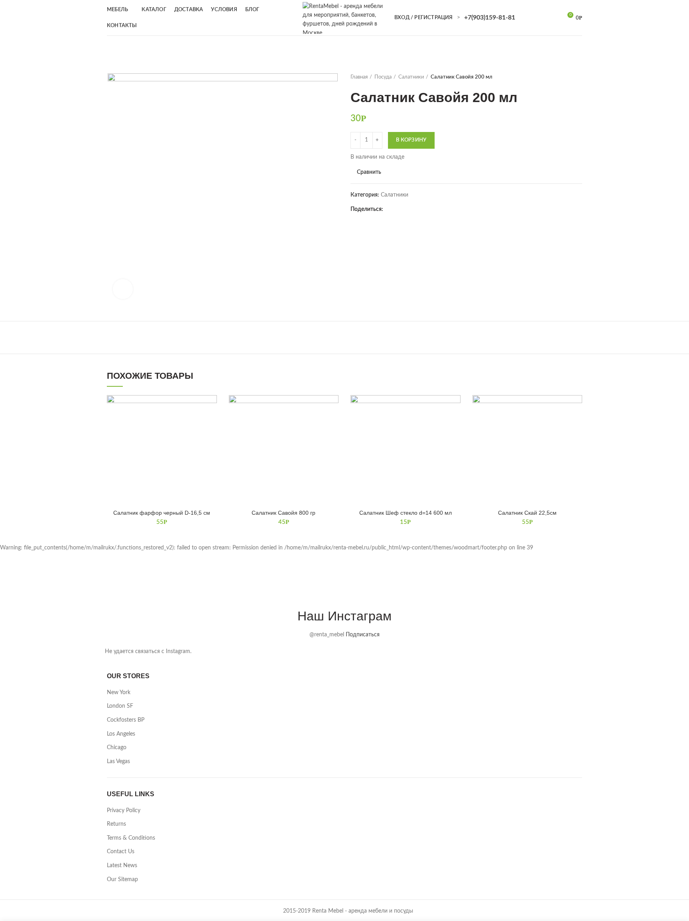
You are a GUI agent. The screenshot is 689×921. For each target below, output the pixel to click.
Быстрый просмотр (211, 426)
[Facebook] (392, 209)
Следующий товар (578, 77)
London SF (120, 706)
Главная (359, 77)
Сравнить (369, 172)
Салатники (411, 77)
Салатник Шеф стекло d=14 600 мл (405, 513)
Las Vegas (118, 761)
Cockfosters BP (125, 720)
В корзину (411, 140)
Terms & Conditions (131, 838)
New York (118, 692)
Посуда (383, 77)
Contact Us (120, 851)
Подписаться (363, 635)
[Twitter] (402, 209)
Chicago (116, 747)
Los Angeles (121, 734)
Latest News (122, 865)
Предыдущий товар (562, 77)
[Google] (412, 209)
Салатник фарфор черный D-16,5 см (161, 513)
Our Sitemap (122, 879)
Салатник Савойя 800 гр (283, 513)
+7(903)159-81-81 (489, 17)
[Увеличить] (123, 289)
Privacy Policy (123, 810)
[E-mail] (422, 209)
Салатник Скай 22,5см (527, 513)
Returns (116, 824)
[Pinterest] (432, 209)
